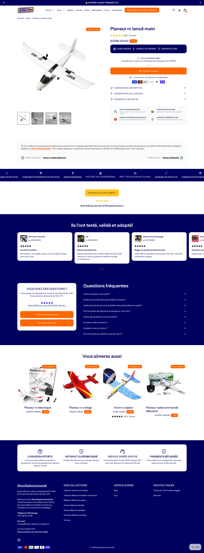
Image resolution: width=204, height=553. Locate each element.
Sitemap (157, 495)
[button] (23, 118)
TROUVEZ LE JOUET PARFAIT (102, 193)
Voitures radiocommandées (76, 490)
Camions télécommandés (75, 515)
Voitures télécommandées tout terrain (80, 495)
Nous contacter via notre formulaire (32, 531)
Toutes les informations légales (167, 490)
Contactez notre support (47, 314)
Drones (67, 520)
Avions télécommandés (74, 505)
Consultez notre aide (46, 323)
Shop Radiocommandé (105, 547)
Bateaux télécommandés (75, 500)
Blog (116, 490)
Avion (28, 18)
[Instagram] (18, 540)
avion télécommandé (41, 148)
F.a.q (116, 495)
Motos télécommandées (74, 510)
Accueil (20, 18)
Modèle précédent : (43, 157)
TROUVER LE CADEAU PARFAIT (142, 10)
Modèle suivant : (165, 157)
